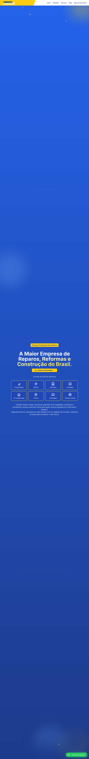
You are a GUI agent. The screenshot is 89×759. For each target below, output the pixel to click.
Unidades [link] (56, 3)
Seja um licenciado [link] (80, 3)
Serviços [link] (64, 3)
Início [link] (48, 3)
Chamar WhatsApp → (46, 370)
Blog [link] (70, 3)
